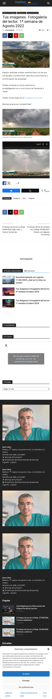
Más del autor (29, 271)
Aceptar (26, 674)
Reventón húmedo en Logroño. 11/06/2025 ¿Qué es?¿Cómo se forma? (31, 280)
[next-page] (7, 312)
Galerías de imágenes (15, 9)
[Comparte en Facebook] (4, 183)
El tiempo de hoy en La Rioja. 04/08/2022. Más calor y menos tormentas (13, 229)
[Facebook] (4, 35)
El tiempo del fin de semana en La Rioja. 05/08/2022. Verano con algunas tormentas (38, 231)
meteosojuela (9, 30)
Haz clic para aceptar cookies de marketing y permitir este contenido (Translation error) (26, 359)
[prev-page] (3, 312)
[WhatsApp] (21, 35)
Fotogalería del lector (33, 98)
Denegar (26, 680)
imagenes (32, 198)
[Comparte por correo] (13, 183)
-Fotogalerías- (30, 9)
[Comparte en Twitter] (9, 183)
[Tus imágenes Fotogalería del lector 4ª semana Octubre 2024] (8, 292)
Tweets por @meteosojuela (26, 359)
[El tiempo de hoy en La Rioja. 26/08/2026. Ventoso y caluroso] (8, 632)
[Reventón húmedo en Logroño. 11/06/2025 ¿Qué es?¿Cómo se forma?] (8, 280)
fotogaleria (16, 198)
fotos (24, 198)
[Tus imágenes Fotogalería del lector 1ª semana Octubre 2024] (8, 303)
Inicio (4, 9)
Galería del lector (33, 13)
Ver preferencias (26, 687)
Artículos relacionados (12, 271)
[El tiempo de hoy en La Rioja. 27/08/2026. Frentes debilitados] (8, 621)
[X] (10, 35)
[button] (48, 649)
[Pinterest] (16, 35)
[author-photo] (26, 255)
